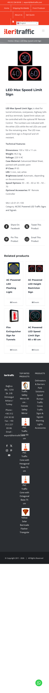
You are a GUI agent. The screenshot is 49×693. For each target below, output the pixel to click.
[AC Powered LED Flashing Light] (13, 268)
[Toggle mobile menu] (43, 30)
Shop (17, 41)
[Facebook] (7, 446)
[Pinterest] (11, 450)
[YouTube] (9, 455)
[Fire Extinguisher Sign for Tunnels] (13, 316)
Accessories (40, 427)
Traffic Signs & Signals (39, 413)
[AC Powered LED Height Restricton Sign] (35, 268)
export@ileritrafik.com (33, 2)
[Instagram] (7, 450)
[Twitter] (11, 446)
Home (10, 41)
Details (14, 302)
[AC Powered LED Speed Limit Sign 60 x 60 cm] (35, 316)
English (22, 23)
